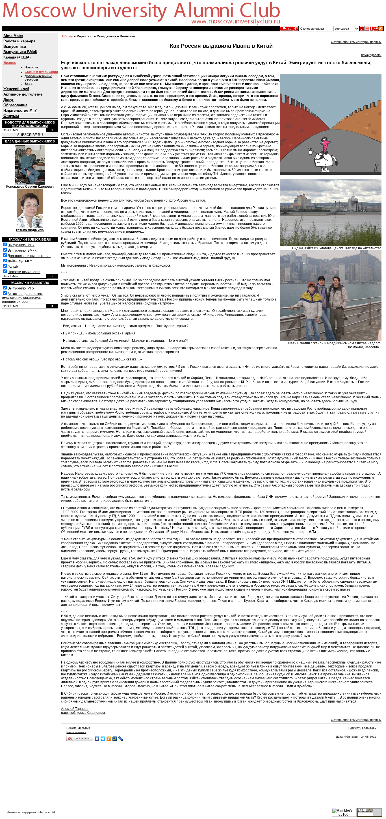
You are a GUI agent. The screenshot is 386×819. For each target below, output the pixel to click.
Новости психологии (24, 272)
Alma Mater (13, 36)
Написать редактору (362, 727)
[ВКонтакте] (97, 738)
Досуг (8, 100)
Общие (67, 36)
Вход (28, 83)
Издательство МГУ (20, 110)
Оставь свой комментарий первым (356, 42)
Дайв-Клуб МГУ (20, 261)
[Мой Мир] (115, 738)
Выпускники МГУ (21, 245)
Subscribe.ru (39, 239)
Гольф (13, 267)
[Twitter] (103, 738)
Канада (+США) (17, 57)
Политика (127, 36)
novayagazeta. (371, 55)
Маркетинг (85, 36)
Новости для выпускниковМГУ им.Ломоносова (30, 124)
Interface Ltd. (47, 812)
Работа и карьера (19, 41)
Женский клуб (16, 89)
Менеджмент (106, 36)
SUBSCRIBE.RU (30, 135)
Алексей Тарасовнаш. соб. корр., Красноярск (83, 711)
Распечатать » (76, 732)
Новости (31, 67)
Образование (15, 105)
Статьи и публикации (41, 72)
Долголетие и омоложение (29, 256)
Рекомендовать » (78, 727)
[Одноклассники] (109, 738)
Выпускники (14, 46)
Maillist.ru (39, 282)
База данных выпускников (30, 141)
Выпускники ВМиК (20, 52)
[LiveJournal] (121, 738)
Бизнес (9, 62)
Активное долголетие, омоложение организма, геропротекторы (22, 298)
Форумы (11, 116)
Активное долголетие (22, 94)
